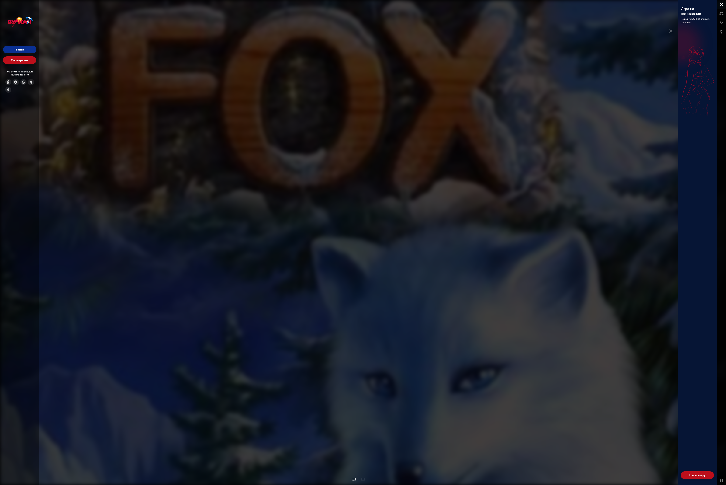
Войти (20, 49)
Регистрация (19, 60)
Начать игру (697, 475)
